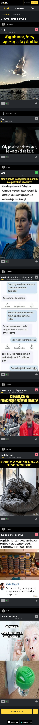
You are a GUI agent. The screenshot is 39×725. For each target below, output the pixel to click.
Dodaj (6, 8)
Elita (3, 173)
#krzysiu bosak (15, 175)
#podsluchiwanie (20, 618)
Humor (2, 279)
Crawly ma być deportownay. (15, 390)
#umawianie (29, 279)
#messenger (10, 279)
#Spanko (19, 457)
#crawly (22, 392)
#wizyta (19, 279)
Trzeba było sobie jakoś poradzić (17, 277)
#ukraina (14, 392)
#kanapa (14, 457)
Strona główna (5, 14)
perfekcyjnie (7, 455)
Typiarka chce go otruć (12, 535)
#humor (7, 121)
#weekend (9, 457)
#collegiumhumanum (24, 175)
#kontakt (13, 618)
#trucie (12, 537)
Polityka (3, 175)
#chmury (14, 32)
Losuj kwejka (35, 711)
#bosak (9, 175)
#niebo (9, 32)
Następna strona (16, 711)
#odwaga (9, 392)
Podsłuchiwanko (9, 616)
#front (18, 392)
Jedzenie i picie (4, 537)
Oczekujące (19, 8)
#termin (15, 279)
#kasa (10, 121)
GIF (1, 121)
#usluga (23, 279)
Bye (2, 119)
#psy (6, 32)
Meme (2, 457)
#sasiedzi (9, 618)
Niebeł (4, 30)
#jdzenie (17, 537)
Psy (2, 32)
